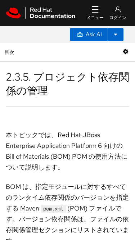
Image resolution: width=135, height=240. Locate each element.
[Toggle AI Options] (115, 34)
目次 (10, 52)
